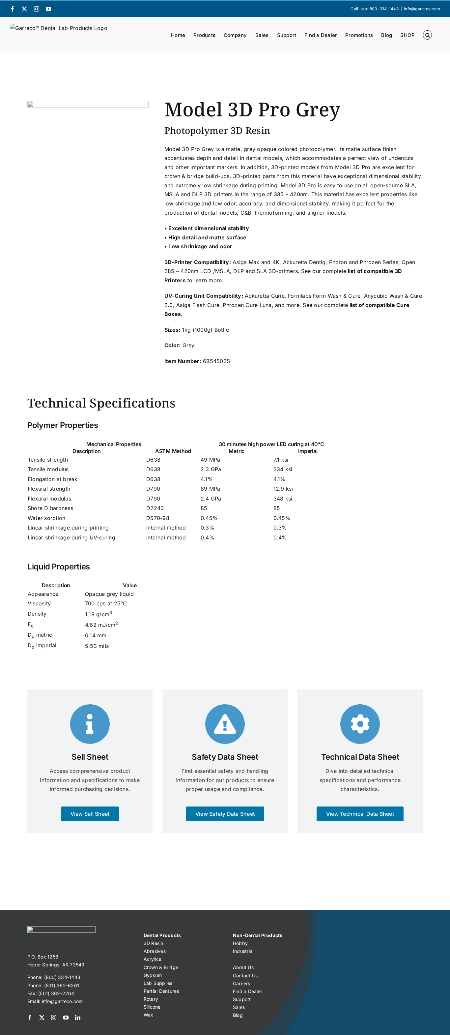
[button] (427, 35)
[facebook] (30, 1017)
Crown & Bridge (161, 967)
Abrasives (155, 951)
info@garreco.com (422, 8)
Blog (238, 1015)
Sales (239, 1007)
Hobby (240, 943)
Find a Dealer (247, 991)
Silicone (152, 1007)
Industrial (243, 951)
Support (242, 999)
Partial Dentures (161, 991)
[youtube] (66, 1017)
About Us (243, 967)
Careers (241, 983)
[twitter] (41, 1017)
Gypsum (153, 975)
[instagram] (53, 1017)
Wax (149, 1015)
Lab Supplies (158, 983)
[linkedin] (77, 1017)
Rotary (151, 999)
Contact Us (245, 975)
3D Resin (153, 943)
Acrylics (152, 959)
